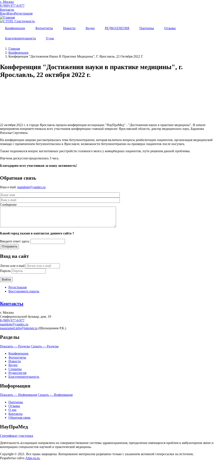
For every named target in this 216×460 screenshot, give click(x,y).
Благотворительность (20, 38)
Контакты (7, 9)
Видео (90, 28)
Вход (3, 13)
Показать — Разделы (15, 346)
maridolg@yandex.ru (31, 187)
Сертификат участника (16, 435)
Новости (69, 28)
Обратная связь (19, 417)
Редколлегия (17, 373)
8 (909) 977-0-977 (12, 5)
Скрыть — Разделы (45, 346)
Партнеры (146, 28)
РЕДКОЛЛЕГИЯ (117, 28)
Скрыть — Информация (55, 395)
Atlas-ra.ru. (32, 458)
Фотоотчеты (44, 28)
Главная (14, 48)
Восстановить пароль (23, 291)
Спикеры (15, 369)
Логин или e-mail (12, 266)
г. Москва (7, 2)
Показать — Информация (18, 395)
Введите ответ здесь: (15, 241)
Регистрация (23, 13)
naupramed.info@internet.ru (19, 328)
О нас (50, 38)
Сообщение (8, 204)
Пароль (5, 271)
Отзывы (170, 28)
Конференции (15, 28)
